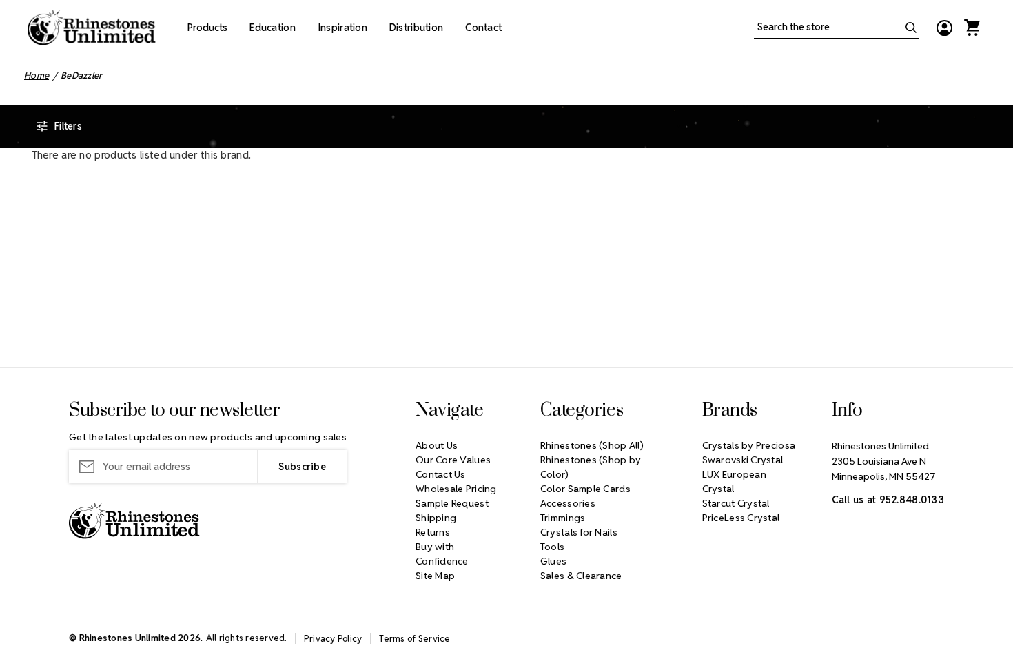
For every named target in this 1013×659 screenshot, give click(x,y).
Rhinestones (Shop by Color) (591, 467)
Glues (553, 561)
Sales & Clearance (581, 575)
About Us (437, 445)
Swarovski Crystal (743, 460)
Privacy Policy (333, 639)
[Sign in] (944, 27)
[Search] (911, 27)
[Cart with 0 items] (971, 27)
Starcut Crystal (736, 503)
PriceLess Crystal (741, 517)
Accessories (567, 503)
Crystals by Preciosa (749, 445)
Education (272, 27)
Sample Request (452, 503)
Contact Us (441, 474)
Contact (483, 27)
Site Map (435, 575)
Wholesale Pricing (456, 489)
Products (207, 27)
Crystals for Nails (578, 532)
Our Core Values (453, 460)
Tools (552, 546)
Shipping (436, 517)
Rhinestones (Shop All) (592, 445)
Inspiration (342, 27)
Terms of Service (414, 639)
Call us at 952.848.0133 (888, 500)
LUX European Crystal (734, 481)
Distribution (416, 27)
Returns (433, 532)
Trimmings (563, 517)
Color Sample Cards (585, 489)
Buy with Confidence (442, 553)
